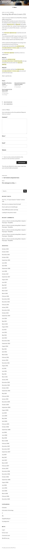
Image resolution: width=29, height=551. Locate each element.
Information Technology (7, 510)
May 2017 (4, 285)
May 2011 (4, 374)
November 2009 (6, 401)
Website (4, 150)
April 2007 (4, 460)
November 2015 (6, 301)
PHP (5, 104)
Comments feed (6, 535)
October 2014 (5, 313)
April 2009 (4, 421)
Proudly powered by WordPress (9, 547)
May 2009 (4, 418)
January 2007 (5, 468)
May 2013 (4, 335)
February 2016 (5, 296)
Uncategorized (5, 521)
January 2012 (5, 360)
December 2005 (6, 499)
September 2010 (6, 390)
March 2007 (5, 463)
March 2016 (5, 293)
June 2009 (4, 415)
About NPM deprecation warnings (10, 209)
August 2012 (5, 346)
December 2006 (6, 471)
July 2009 (4, 413)
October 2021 (5, 257)
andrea (12, 12)
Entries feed (5, 532)
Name (4, 136)
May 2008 (4, 438)
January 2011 (5, 379)
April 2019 (4, 265)
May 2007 (4, 457)
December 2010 (6, 382)
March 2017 (5, 290)
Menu (15, 7)
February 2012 (5, 357)
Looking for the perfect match (9, 212)
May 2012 (4, 349)
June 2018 (4, 271)
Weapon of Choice (11, 2)
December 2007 (6, 446)
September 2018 (6, 268)
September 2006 (6, 479)
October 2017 (5, 274)
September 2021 (6, 260)
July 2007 (4, 454)
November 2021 (6, 254)
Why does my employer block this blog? (11, 204)
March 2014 (5, 324)
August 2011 (5, 365)
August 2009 (5, 410)
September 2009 (6, 407)
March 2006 (5, 493)
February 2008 (5, 443)
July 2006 (4, 485)
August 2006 (5, 482)
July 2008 (4, 432)
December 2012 (6, 340)
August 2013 (5, 326)
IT (2, 513)
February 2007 (5, 465)
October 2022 (5, 251)
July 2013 (4, 329)
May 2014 (4, 321)
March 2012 (5, 354)
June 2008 (4, 435)
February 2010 (5, 396)
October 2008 (5, 426)
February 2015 (5, 304)
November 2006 (6, 474)
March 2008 (5, 440)
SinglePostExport (6, 518)
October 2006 (5, 476)
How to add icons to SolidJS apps (10, 207)
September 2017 (6, 276)
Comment (5, 117)
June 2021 (4, 263)
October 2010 (5, 388)
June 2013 (4, 332)
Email (3, 143)
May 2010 (4, 393)
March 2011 (4, 376)
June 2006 (4, 488)
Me (3, 515)
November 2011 (6, 363)
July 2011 (4, 368)
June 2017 (4, 282)
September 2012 (6, 343)
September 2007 (6, 451)
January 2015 (5, 307)
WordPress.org (5, 538)
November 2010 (6, 385)
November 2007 (6, 449)
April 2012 (4, 351)
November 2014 (6, 310)
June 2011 (4, 371)
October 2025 (5, 249)
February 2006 (5, 496)
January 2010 (5, 399)
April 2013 (4, 338)
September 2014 (6, 315)
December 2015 (6, 299)
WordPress (9, 104)
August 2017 (5, 279)
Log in (3, 530)
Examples (4, 507)
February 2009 (5, 424)
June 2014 (4, 318)
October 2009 (5, 404)
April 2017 (4, 288)
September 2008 (6, 429)
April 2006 (4, 490)
